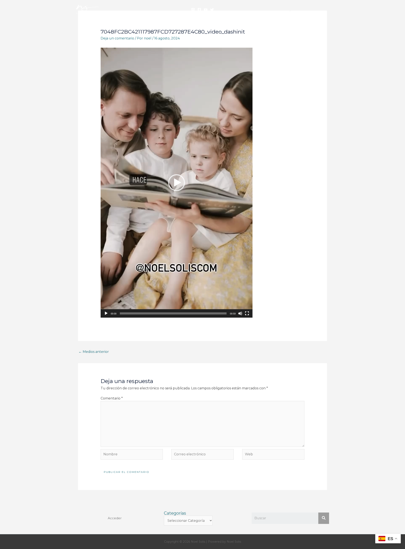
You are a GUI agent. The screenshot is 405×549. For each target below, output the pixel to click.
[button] (176, 182)
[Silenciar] (240, 313)
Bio (300, 9)
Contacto (318, 9)
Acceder (115, 518)
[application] (176, 183)
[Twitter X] (212, 10)
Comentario (112, 398)
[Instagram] (193, 10)
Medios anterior (93, 352)
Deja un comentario (117, 38)
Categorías (175, 513)
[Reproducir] (106, 313)
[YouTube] (206, 10)
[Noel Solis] (87, 9)
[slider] (173, 313)
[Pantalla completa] (247, 313)
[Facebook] (199, 10)
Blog (287, 9)
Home (271, 9)
